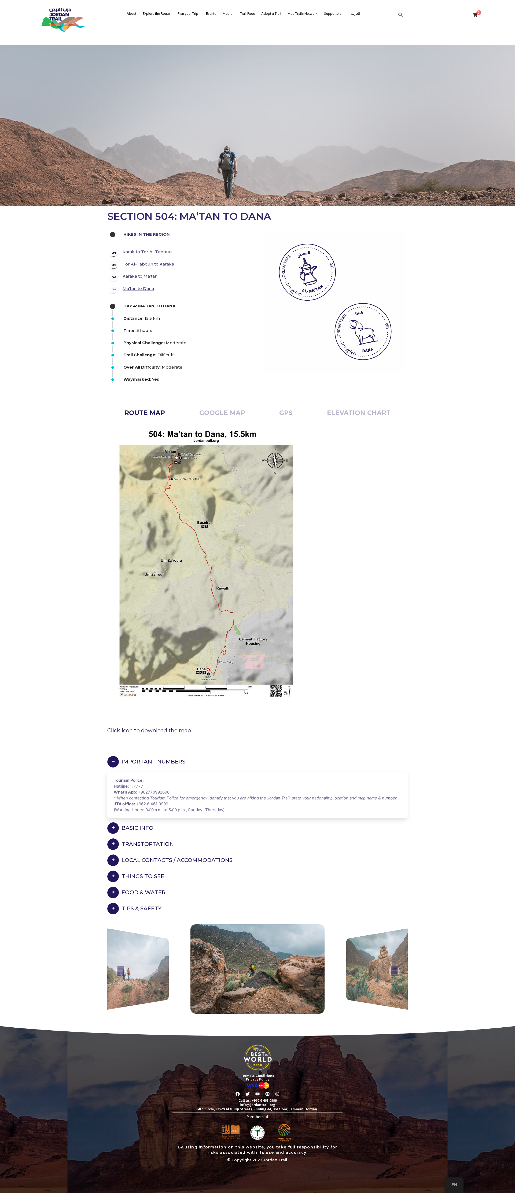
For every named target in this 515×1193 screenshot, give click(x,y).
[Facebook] (237, 1094)
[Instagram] (277, 1094)
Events (211, 14)
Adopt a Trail (271, 14)
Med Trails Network (303, 14)
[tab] (144, 413)
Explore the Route (156, 14)
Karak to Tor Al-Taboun (147, 251)
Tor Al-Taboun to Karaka (148, 264)
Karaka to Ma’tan (140, 276)
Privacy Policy (257, 1079)
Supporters (332, 14)
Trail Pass (247, 14)
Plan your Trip (188, 14)
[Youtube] (257, 1094)
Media (227, 14)
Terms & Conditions (257, 1075)
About (131, 14)
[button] (120, 971)
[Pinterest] (267, 1094)
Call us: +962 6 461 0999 (257, 1100)
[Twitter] (247, 1094)
